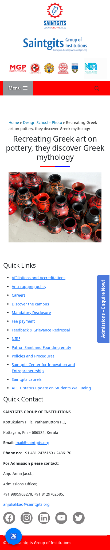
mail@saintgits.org (32, 442)
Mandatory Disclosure (31, 312)
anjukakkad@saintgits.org (26, 504)
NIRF (16, 338)
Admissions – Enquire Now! (103, 309)
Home (14, 122)
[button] (18, 88)
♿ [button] (14, 536)
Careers (19, 295)
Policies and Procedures (33, 356)
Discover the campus (30, 304)
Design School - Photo (42, 122)
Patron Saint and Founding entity (41, 347)
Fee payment (23, 321)
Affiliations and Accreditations (38, 277)
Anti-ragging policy (29, 286)
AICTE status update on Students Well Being (51, 387)
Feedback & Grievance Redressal (41, 330)
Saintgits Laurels (27, 379)
